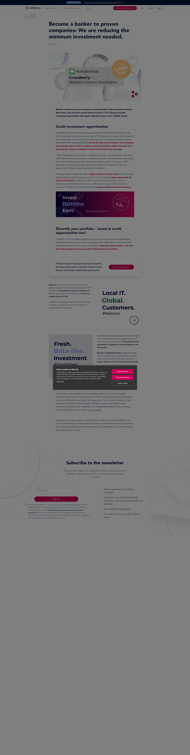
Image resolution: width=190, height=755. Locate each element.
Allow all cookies (122, 371)
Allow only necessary (123, 377)
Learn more (60, 381)
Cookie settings (123, 383)
